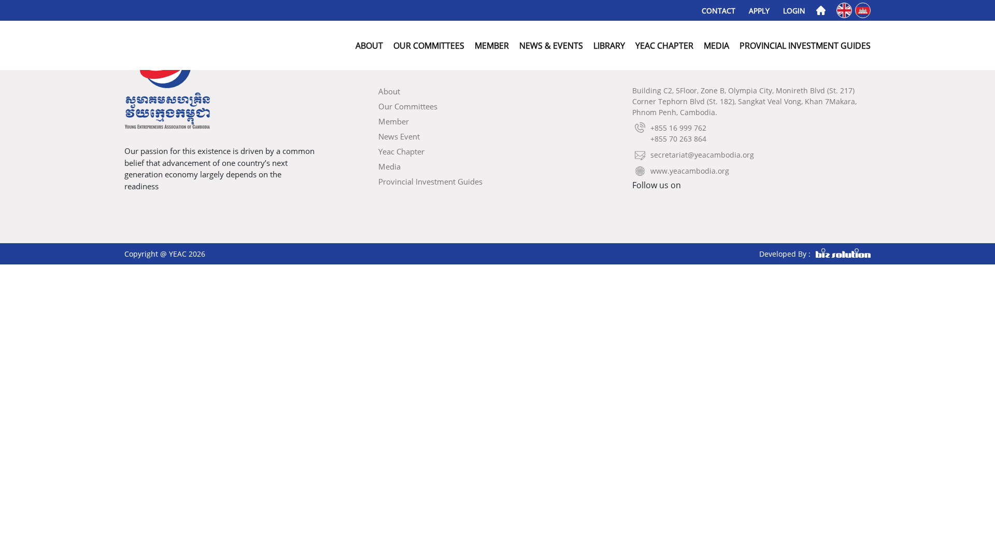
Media (716, 45)
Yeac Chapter (664, 45)
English (845, 10)
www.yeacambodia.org (689, 171)
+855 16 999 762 (678, 128)
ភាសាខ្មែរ (864, 10)
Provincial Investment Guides (805, 45)
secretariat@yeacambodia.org (702, 155)
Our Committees (428, 45)
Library (609, 45)
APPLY (759, 11)
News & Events (551, 45)
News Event (399, 136)
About (369, 45)
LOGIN (794, 11)
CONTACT (718, 11)
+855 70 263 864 (678, 139)
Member (492, 45)
